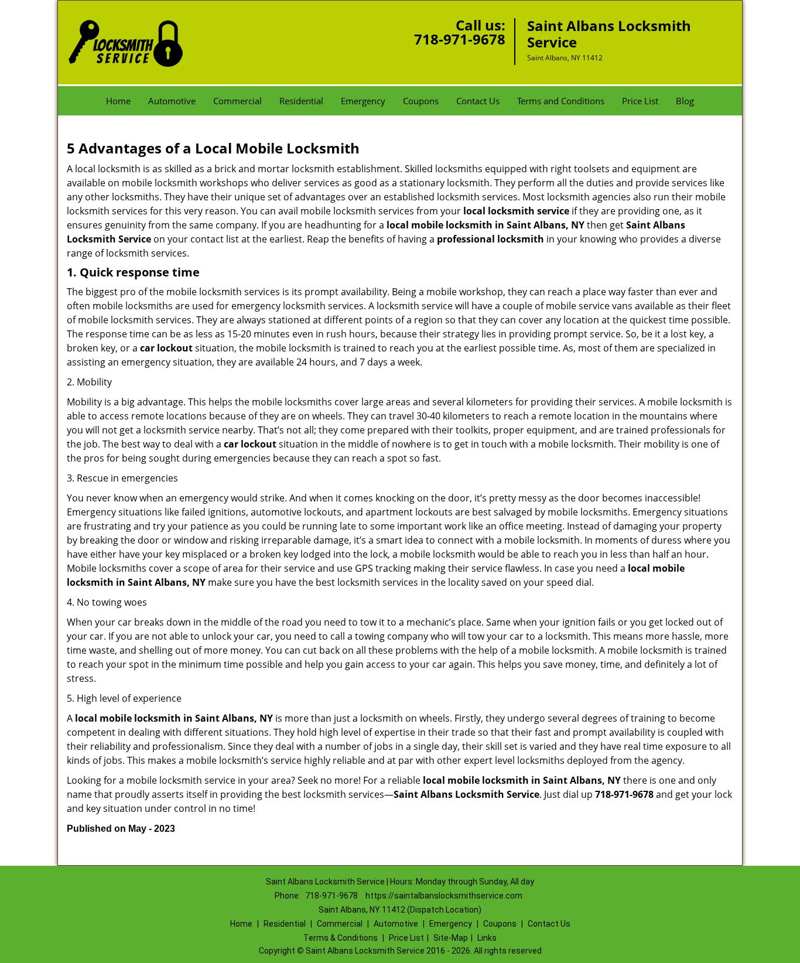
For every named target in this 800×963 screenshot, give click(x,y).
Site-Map (450, 937)
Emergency (363, 101)
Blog (685, 101)
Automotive (172, 101)
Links (487, 937)
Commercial (237, 101)
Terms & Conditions (340, 937)
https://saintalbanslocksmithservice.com (443, 895)
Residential (301, 101)
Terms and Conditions (560, 101)
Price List (640, 101)
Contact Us (478, 101)
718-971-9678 (459, 39)
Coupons (421, 101)
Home (118, 101)
